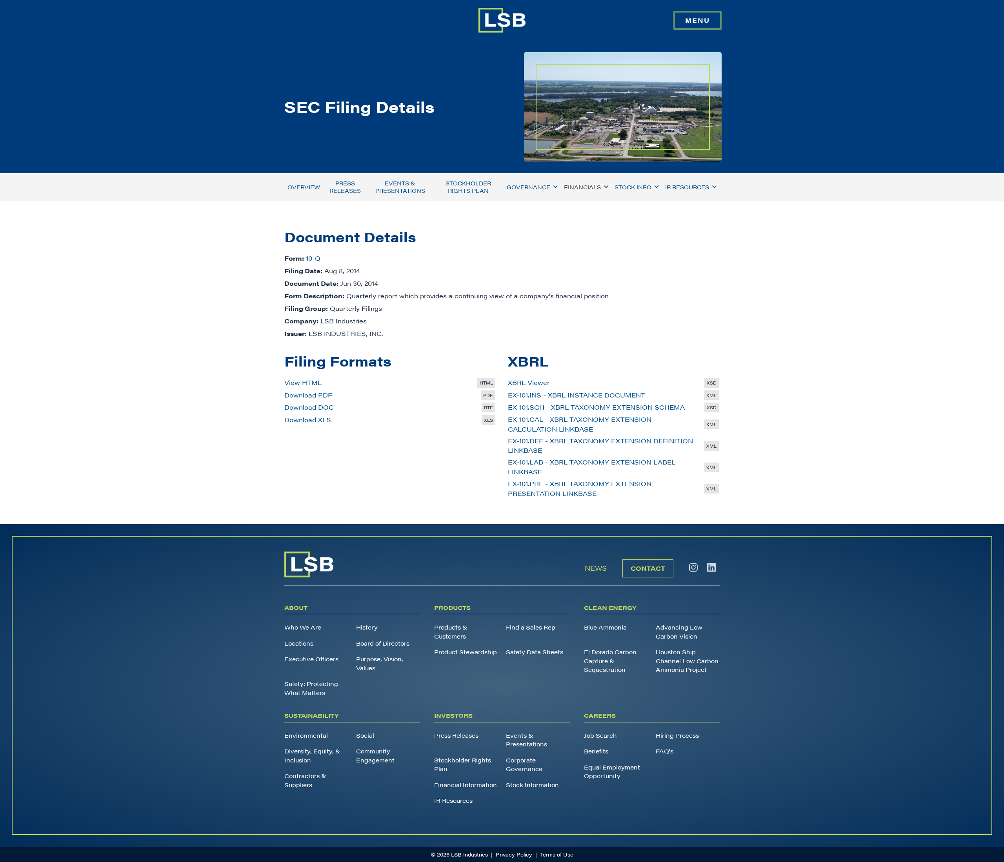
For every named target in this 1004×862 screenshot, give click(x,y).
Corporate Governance (524, 764)
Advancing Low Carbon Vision (679, 631)
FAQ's (664, 751)
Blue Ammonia (605, 627)
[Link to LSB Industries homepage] (502, 20)
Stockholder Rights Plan (468, 187)
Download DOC (309, 407)
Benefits (596, 751)
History (367, 627)
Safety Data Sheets (534, 652)
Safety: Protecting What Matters (311, 688)
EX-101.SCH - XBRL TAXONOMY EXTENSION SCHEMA (596, 407)
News (596, 568)
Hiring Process (677, 735)
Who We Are (302, 627)
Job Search (600, 735)
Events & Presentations (400, 187)
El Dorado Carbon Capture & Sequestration (610, 660)
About (295, 607)
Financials (582, 187)
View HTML (303, 382)
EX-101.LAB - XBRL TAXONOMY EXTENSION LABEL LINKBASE (591, 466)
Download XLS (307, 419)
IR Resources (687, 187)
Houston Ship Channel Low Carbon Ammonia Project (687, 660)
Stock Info (633, 187)
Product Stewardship (465, 652)
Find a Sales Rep (530, 627)
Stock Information (532, 784)
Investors (453, 715)
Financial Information (465, 784)
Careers (600, 715)
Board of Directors (382, 643)
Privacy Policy (514, 854)
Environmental (306, 735)
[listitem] (693, 567)
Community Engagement (375, 755)
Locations (298, 643)
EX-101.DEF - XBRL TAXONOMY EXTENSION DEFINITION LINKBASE (600, 445)
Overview (303, 187)
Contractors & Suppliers (305, 780)
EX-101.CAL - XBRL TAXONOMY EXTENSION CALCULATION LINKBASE (579, 424)
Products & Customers (450, 631)
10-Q (313, 258)
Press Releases (345, 187)
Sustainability (311, 715)
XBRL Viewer (528, 382)
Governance (528, 187)
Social (365, 735)
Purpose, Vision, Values (379, 663)
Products (452, 607)
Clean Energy (610, 607)
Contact (648, 568)
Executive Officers (311, 659)
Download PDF (308, 394)
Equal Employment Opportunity (612, 771)
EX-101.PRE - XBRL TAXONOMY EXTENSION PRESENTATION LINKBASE (579, 488)
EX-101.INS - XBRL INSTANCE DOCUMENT (576, 394)
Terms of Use (556, 854)
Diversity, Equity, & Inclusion (312, 755)
